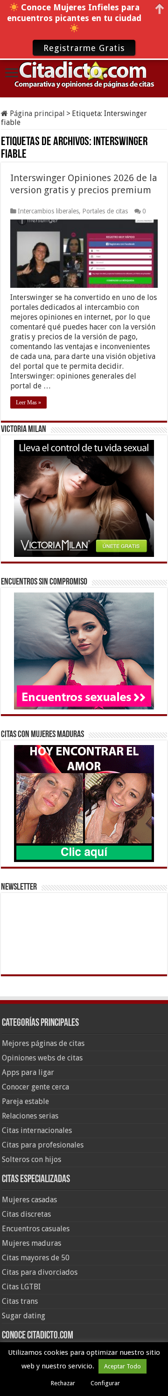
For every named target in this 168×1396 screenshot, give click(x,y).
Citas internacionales (37, 1130)
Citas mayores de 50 (36, 1257)
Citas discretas (26, 1214)
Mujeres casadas (29, 1199)
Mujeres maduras (31, 1243)
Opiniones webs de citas (42, 1057)
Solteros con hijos (31, 1159)
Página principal (36, 113)
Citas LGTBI (21, 1286)
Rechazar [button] (63, 1383)
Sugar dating (23, 1315)
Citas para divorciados (39, 1272)
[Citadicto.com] (84, 73)
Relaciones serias (30, 1115)
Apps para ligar (28, 1072)
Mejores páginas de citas (43, 1043)
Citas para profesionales (43, 1144)
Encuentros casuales (36, 1228)
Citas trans (20, 1301)
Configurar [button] (105, 1383)
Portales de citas (105, 211)
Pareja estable (25, 1101)
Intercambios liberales (48, 211)
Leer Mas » (28, 402)
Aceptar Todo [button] (122, 1366)
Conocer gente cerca (35, 1086)
